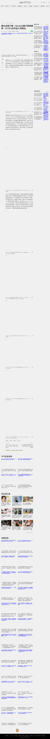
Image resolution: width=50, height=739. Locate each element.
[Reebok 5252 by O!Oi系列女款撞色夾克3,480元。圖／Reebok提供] (19, 352)
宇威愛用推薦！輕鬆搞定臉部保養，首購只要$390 (6, 516)
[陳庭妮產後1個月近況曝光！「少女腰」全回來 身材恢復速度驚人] (9, 592)
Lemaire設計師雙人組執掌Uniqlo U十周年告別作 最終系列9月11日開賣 (9, 471)
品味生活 (36, 6)
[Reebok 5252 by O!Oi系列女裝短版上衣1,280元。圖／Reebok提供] (19, 89)
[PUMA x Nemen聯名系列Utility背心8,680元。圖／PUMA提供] (19, 317)
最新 (2, 6)
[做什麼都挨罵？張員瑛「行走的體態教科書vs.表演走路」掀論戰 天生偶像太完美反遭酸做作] (9, 623)
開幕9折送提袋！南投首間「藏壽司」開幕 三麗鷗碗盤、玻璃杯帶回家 (9, 568)
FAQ (10, 735)
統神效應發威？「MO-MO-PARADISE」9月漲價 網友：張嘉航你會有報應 (9, 693)
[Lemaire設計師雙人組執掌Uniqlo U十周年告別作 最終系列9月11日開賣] (9, 463)
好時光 (25, 6)
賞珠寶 (30, 6)
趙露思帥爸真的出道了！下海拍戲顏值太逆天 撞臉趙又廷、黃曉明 (25, 708)
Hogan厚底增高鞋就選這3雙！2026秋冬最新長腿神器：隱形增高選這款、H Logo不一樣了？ (25, 486)
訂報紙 (35, 735)
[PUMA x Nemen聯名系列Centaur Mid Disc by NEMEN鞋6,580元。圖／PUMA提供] (19, 419)
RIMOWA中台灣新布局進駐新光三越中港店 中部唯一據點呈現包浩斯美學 (25, 471)
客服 (12, 735)
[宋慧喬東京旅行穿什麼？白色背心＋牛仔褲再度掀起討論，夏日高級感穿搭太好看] (46, 113)
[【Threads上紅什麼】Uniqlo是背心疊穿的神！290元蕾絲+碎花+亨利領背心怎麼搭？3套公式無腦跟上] (46, 108)
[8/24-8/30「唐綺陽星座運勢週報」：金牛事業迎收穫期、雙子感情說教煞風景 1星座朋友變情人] (9, 702)
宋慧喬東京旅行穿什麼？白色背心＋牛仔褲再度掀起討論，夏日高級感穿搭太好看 (38, 113)
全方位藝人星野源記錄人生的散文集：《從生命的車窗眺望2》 (25, 724)
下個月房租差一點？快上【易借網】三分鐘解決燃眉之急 (6, 528)
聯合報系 (31, 735)
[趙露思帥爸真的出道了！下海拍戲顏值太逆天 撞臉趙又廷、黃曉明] (25, 702)
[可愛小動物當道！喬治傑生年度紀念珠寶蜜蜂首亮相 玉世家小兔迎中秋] (9, 545)
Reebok (15, 440)
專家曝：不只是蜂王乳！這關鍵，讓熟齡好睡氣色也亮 (6, 504)
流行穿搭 (13, 6)
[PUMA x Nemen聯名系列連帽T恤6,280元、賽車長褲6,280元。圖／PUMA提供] (19, 230)
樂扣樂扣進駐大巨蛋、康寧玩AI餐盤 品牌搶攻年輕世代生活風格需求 (9, 661)
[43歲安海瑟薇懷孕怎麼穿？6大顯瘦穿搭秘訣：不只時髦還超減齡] (46, 118)
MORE (47, 91)
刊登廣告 (6, 735)
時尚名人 (7, 6)
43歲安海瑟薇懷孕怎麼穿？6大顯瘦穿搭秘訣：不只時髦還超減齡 (38, 118)
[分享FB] (2, 59)
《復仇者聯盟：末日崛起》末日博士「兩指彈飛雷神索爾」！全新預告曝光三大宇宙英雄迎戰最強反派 (25, 646)
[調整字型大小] (2, 70)
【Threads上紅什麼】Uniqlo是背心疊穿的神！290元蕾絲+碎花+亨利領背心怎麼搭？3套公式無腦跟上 (38, 110)
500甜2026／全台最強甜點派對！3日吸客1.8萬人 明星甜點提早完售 (9, 724)
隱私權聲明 (27, 735)
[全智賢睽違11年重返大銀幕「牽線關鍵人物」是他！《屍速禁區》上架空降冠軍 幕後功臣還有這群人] (25, 592)
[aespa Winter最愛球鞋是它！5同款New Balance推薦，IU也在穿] (46, 104)
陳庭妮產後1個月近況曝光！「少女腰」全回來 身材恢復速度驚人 (9, 598)
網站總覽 (43, 735)
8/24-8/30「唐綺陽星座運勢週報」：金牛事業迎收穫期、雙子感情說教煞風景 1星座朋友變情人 (9, 709)
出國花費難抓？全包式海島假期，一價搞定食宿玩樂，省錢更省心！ (27, 516)
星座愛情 (42, 6)
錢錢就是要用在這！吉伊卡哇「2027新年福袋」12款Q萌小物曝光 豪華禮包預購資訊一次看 (9, 646)
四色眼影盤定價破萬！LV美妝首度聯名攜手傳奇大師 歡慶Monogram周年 (25, 631)
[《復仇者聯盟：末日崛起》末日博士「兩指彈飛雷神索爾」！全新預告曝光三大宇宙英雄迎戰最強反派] (25, 639)
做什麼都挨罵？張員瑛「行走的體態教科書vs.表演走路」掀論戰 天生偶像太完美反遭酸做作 (9, 631)
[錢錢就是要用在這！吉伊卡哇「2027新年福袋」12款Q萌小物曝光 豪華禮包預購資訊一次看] (9, 639)
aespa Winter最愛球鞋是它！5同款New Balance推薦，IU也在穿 (38, 104)
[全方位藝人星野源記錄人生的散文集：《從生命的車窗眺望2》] (25, 717)
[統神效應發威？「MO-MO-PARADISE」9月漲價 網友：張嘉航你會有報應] (9, 686)
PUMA (19, 440)
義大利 (7, 440)
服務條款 (20, 735)
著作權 (23, 735)
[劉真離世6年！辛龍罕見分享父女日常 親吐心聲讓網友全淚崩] (25, 670)
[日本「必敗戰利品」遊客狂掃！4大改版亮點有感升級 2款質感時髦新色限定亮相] (25, 608)
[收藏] (2, 66)
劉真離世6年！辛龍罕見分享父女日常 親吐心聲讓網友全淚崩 (25, 677)
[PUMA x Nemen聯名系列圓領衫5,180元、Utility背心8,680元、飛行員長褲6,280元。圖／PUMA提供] (19, 275)
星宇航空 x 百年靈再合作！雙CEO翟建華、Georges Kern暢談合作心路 (9, 677)
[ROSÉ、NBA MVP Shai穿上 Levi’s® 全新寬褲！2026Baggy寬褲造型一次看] (9, 479)
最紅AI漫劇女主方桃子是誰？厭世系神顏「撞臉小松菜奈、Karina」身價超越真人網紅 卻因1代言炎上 (9, 615)
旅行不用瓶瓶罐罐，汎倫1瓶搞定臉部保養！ (27, 504)
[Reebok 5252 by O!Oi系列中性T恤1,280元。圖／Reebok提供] (19, 168)
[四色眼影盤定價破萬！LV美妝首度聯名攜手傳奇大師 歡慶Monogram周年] (25, 623)
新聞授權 (15, 735)
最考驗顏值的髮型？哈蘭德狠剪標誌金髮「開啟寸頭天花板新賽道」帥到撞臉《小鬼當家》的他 (25, 662)
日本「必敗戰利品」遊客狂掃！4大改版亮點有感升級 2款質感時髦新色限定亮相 (25, 615)
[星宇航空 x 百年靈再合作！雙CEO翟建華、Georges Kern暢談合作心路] (9, 670)
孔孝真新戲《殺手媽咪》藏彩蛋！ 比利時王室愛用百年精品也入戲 (17, 516)
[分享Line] (2, 63)
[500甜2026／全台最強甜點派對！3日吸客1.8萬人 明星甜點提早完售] (9, 717)
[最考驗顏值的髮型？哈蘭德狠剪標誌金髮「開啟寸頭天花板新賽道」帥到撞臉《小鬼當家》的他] (25, 655)
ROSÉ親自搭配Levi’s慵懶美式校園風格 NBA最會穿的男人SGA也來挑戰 (17, 504)
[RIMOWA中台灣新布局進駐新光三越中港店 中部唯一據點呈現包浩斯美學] (25, 463)
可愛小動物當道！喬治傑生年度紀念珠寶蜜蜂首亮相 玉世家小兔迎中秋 (9, 551)
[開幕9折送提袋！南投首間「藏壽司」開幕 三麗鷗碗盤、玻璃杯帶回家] (9, 561)
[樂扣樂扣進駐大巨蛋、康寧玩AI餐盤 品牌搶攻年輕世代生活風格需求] (9, 655)
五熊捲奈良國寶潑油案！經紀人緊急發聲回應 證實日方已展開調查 (25, 567)
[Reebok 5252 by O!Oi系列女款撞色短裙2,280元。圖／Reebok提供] (19, 383)
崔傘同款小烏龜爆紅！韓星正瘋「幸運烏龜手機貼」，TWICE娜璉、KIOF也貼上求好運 (16, 528)
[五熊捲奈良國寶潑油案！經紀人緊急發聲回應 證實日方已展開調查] (25, 561)
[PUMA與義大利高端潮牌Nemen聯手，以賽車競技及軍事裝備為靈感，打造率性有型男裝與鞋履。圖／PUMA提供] (17, 43)
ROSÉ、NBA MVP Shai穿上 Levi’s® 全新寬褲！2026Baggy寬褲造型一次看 (9, 486)
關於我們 (39, 735)
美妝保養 (20, 6)
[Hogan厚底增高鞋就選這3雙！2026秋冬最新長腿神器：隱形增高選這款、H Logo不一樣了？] (25, 479)
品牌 (11, 440)
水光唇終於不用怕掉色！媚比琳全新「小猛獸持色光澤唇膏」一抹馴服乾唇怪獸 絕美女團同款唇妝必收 (9, 584)
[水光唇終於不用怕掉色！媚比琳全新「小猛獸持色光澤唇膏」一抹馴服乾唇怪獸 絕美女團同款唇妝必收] (9, 576)
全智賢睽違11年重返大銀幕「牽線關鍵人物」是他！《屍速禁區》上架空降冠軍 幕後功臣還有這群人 (25, 599)
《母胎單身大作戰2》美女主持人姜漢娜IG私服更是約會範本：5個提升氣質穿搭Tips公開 (28, 528)
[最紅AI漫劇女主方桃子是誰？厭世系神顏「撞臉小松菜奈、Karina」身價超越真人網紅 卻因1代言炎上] (9, 608)
